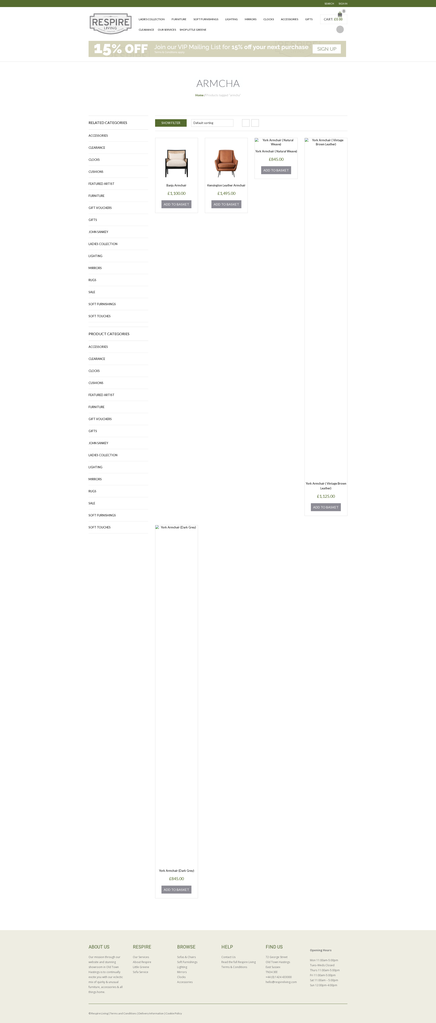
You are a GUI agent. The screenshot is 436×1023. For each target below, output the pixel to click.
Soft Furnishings (205, 19)
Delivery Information (151, 1013)
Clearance (146, 29)
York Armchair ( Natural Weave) (276, 151)
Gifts (308, 19)
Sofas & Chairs (186, 957)
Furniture (179, 19)
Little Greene (141, 967)
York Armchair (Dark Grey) (176, 870)
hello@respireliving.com (281, 982)
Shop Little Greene (193, 29)
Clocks (268, 19)
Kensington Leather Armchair (226, 185)
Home (199, 95)
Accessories (289, 19)
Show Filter (170, 123)
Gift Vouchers (100, 208)
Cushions (96, 171)
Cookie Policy (174, 1013)
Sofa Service (140, 972)
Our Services (167, 29)
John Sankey (98, 232)
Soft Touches (100, 316)
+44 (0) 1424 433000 (279, 977)
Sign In (343, 3)
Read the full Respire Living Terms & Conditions (238, 964)
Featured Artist (101, 184)
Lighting (231, 19)
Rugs (92, 280)
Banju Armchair (176, 185)
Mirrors (250, 19)
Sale (92, 292)
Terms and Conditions (123, 1013)
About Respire (142, 962)
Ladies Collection (152, 19)
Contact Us (228, 957)
